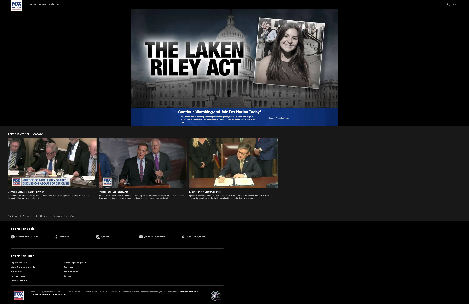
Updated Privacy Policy (39, 294)
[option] (53, 170)
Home (33, 4)
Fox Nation (12, 216)
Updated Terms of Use (187, 292)
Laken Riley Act (40, 216)
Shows (26, 216)
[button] (449, 4)
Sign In (288, 118)
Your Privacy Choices (57, 294)
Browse (42, 4)
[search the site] (449, 4)
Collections (54, 4)
